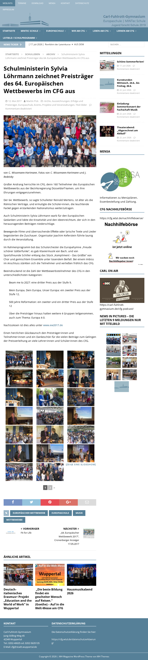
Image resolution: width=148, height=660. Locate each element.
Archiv (47, 101)
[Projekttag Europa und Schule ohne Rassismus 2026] (129, 374)
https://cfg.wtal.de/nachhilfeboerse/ (121, 218)
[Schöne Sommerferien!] (107, 65)
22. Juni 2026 (125, 90)
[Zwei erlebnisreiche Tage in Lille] (113, 362)
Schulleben (32, 54)
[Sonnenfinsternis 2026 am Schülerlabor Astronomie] (113, 339)
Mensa (52, 3)
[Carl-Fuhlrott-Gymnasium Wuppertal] (74, 25)
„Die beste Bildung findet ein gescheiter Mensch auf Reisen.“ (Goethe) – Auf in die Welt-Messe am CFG (49, 598)
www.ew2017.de (53, 325)
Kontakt (65, 3)
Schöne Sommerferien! (130, 61)
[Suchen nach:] (126, 44)
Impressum (8, 9)
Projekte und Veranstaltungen (58, 104)
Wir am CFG (78, 30)
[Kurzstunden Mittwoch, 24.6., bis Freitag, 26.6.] (107, 83)
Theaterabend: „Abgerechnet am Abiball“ (127, 130)
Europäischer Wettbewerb (29, 512)
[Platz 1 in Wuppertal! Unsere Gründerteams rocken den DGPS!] (113, 374)
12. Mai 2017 (14, 101)
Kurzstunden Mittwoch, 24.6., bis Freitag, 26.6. (128, 83)
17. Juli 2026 (124, 65)
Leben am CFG (101, 30)
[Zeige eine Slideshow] (81, 464)
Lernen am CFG (125, 30)
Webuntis (7, 3)
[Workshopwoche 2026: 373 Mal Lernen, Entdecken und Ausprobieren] (129, 350)
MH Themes (103, 656)
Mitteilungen (110, 53)
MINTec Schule (29, 30)
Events (37, 104)
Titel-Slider (81, 104)
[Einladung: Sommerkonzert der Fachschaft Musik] (107, 107)
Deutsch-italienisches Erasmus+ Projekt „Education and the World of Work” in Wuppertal (18, 598)
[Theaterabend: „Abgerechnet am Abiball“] (107, 131)
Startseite (9, 30)
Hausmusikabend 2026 (79, 591)
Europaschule (55, 30)
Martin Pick (32, 101)
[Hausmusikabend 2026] (81, 575)
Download (37, 3)
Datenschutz (82, 3)
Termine (22, 3)
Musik (79, 512)
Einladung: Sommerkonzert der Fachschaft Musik (129, 106)
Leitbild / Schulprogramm (19, 37)
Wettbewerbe (14, 519)
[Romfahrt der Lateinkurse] (113, 350)
